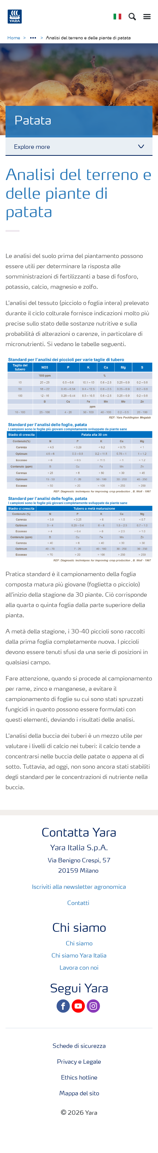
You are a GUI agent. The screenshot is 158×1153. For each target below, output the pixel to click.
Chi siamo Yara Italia (79, 956)
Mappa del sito (79, 1094)
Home (13, 38)
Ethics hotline (79, 1078)
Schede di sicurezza (79, 1046)
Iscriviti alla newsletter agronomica (79, 887)
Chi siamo (79, 944)
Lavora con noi (79, 968)
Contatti (79, 903)
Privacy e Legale (79, 1062)
